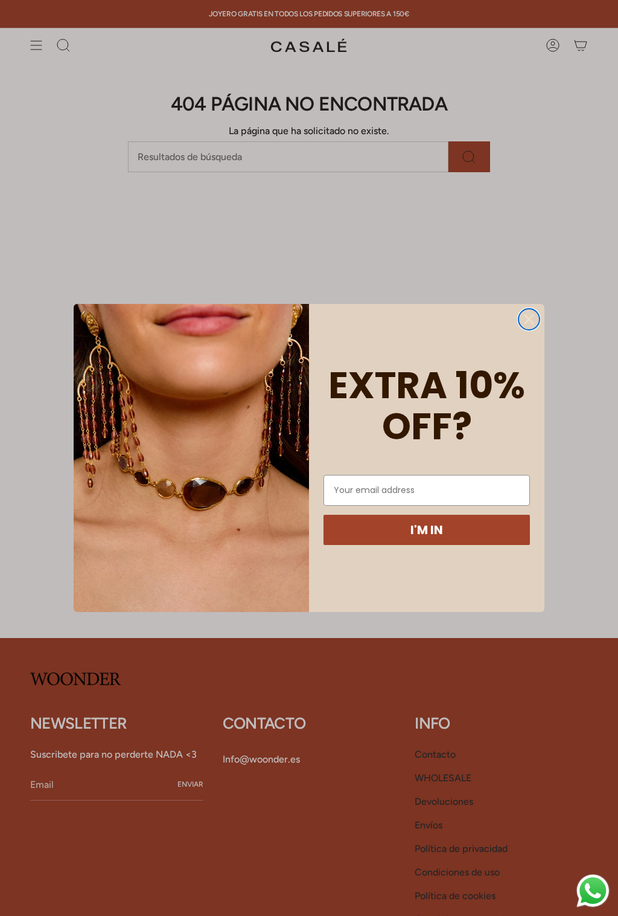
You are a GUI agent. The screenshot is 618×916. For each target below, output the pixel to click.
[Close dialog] (529, 319)
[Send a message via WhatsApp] (593, 891)
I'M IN (426, 529)
